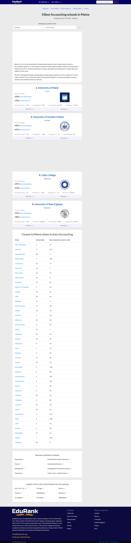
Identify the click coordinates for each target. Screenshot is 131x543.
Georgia (17, 339)
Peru (95, 528)
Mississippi (19, 367)
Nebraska (18, 390)
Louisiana (18, 395)
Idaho (17, 419)
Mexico (96, 516)
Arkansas (18, 372)
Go (79, 27)
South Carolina (20, 325)
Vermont (18, 249)
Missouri (18, 358)
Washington (19, 433)
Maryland (18, 282)
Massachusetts (20, 254)
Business (46, 8)
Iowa (16, 348)
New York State (72, 516)
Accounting (54, 8)
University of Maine (47, 87)
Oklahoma (18, 400)
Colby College (47, 175)
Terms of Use (103, 542)
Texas (17, 409)
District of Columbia (22, 287)
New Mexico (19, 414)
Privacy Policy (114, 542)
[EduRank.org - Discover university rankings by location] (17, 2)
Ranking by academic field (47, 23)
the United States (26, 97)
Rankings (64, 109)
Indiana (17, 310)
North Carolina (20, 306)
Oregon (17, 438)
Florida (17, 362)
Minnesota (18, 343)
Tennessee (18, 334)
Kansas (17, 386)
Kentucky (18, 315)
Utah (16, 423)
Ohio (16, 296)
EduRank (74, 18)
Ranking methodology (21, 537)
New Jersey (19, 273)
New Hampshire (20, 245)
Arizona (17, 428)
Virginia (17, 292)
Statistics (29, 109)
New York (18, 268)
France (96, 525)
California (18, 442)
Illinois (17, 329)
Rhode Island (19, 259)
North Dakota (19, 376)
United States (77, 8)
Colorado (18, 405)
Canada (96, 513)
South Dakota (19, 381)
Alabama (18, 353)
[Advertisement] (29, 48)
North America (66, 8)
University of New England (47, 204)
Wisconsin (18, 320)
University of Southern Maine (47, 116)
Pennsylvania (19, 278)
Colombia (97, 519)
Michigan (18, 301)
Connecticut (19, 263)
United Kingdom (99, 522)
